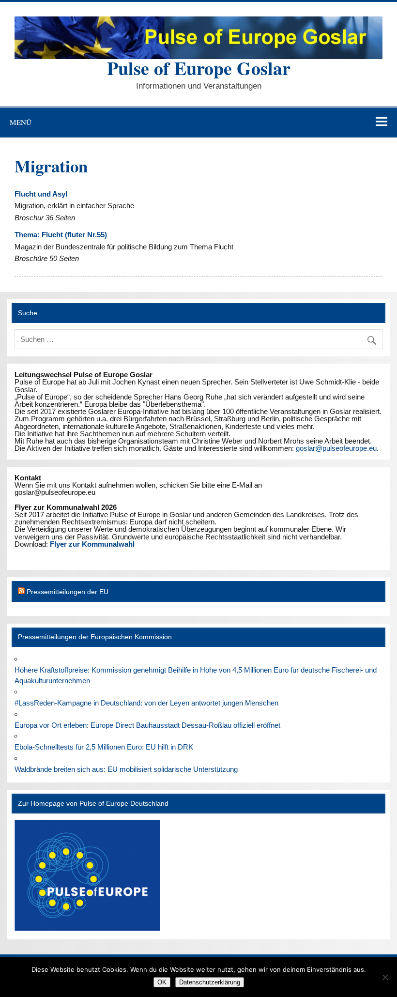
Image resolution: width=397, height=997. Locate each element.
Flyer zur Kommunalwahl (92, 544)
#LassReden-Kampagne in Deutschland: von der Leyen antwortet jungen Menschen (146, 703)
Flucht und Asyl (41, 194)
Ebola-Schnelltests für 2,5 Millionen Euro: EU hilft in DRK (104, 747)
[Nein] (385, 977)
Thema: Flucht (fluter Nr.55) (61, 234)
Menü (20, 122)
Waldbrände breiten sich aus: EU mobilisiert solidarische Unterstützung (126, 769)
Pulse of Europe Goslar (198, 68)
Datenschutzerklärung (209, 982)
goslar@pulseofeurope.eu (336, 448)
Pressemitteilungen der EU (67, 592)
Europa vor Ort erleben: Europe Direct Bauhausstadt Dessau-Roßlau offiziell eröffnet (147, 725)
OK (162, 982)
